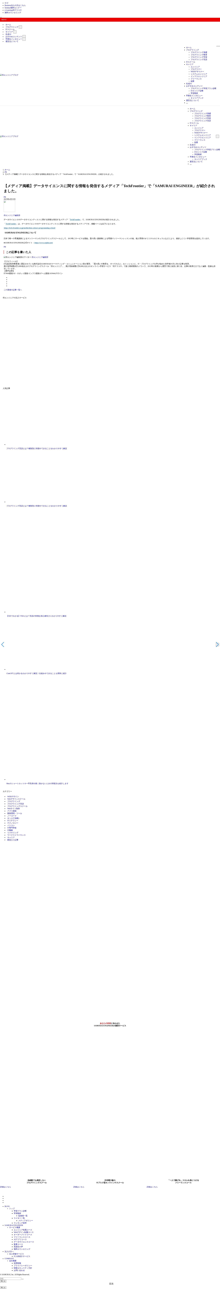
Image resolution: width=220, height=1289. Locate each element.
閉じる (3, 1281)
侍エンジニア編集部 (40, 257)
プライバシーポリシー (23, 1266)
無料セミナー (13, 8)
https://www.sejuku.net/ (43, 243)
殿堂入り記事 (12, 840)
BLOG (7, 1206)
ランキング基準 (20, 1223)
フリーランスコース (22, 1237)
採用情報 (17, 1263)
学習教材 (17, 1213)
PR (5, 197)
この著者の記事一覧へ (13, 290)
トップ (12, 1208)
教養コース (18, 1244)
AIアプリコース (20, 1239)
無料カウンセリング (13, 13)
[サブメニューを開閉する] (20, 27)
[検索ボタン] (187, 103)
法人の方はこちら (15, 5)
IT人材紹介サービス (22, 1256)
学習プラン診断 (20, 1211)
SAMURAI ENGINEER (14, 1225)
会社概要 (12, 1261)
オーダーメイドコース (23, 1235)
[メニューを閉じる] (1, 17)
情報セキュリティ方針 (23, 1268)
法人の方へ (9, 1251)
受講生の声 (18, 1247)
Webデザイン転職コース (24, 1232)
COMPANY (9, 1259)
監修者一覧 (23, 1216)
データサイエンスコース (24, 1242)
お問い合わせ (19, 1270)
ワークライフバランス (16, 835)
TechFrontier (75, 220)
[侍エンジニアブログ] (9, 75)
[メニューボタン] (217, 46)
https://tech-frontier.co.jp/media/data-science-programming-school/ (29, 228)
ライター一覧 (19, 1218)
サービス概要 (14, 1227)
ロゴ (6, 3)
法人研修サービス (16, 1254)
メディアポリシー (25, 1221)
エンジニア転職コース (23, 1230)
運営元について (12, 41)
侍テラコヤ (13, 10)
